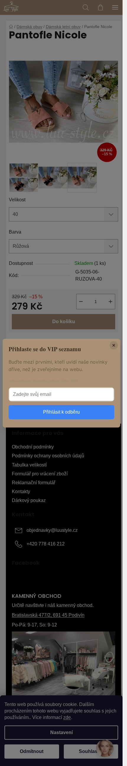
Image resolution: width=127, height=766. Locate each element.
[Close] (114, 345)
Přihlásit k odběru (61, 411)
